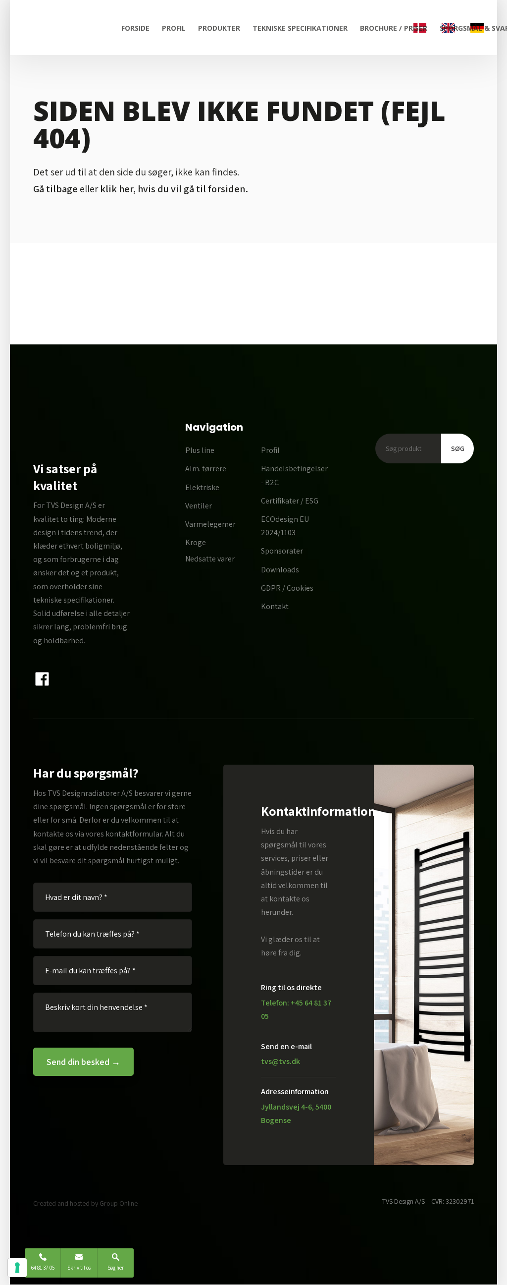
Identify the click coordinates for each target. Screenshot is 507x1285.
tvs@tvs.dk (280, 1061)
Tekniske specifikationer (300, 28)
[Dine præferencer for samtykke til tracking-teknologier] (17, 1267)
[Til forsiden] (65, 27)
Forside (135, 28)
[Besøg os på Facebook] (42, 679)
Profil (174, 28)
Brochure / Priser (393, 28)
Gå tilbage (55, 188)
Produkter (219, 28)
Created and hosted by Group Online (85, 1203)
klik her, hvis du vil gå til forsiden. (174, 188)
